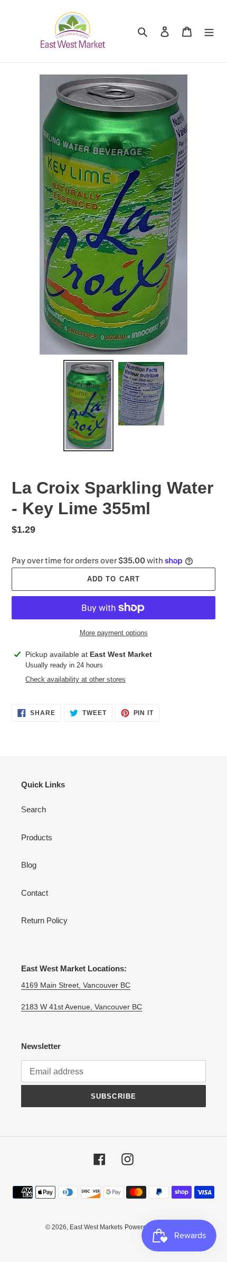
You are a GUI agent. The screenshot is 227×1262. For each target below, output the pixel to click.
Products (36, 837)
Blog (28, 864)
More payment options (114, 633)
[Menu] (209, 31)
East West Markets (96, 1227)
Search (33, 809)
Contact (34, 892)
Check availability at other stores (75, 679)
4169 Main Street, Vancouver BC (75, 985)
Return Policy (44, 920)
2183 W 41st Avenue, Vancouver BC (81, 1007)
